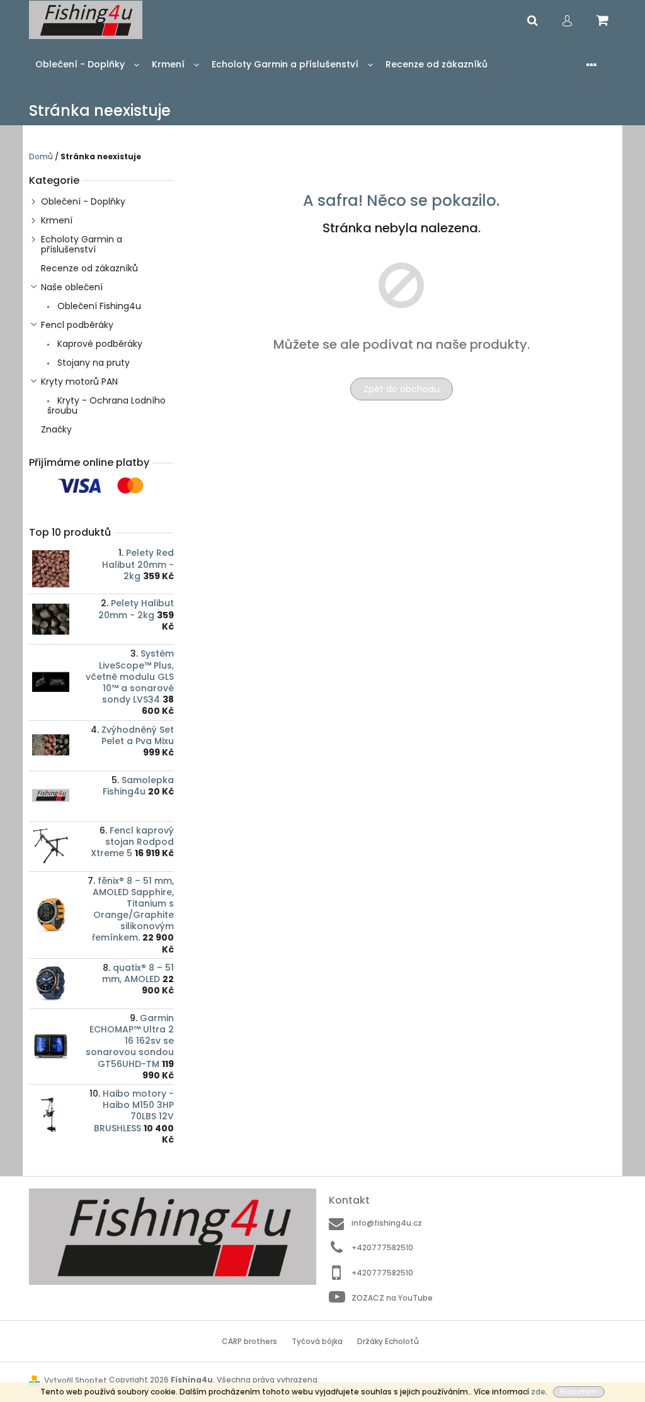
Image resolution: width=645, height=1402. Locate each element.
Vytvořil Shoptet (75, 1380)
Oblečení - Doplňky (83, 201)
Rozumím (579, 1391)
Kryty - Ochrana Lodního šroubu (106, 405)
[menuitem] (87, 64)
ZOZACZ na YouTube (392, 1297)
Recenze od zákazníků (89, 268)
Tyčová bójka (317, 1341)
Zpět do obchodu (401, 389)
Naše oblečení (72, 287)
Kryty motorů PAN (79, 381)
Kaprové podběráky (98, 343)
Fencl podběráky (77, 325)
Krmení (56, 220)
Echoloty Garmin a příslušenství (81, 244)
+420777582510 (382, 1247)
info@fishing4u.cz (386, 1223)
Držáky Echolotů (388, 1341)
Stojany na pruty (92, 362)
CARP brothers (249, 1341)
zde (538, 1391)
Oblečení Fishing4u (98, 306)
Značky (56, 429)
